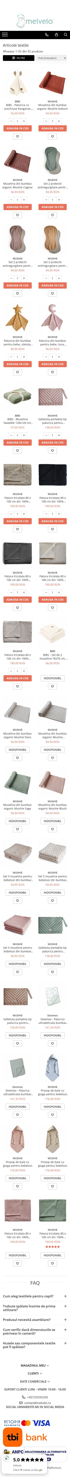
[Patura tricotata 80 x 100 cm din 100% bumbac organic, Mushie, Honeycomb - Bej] (17, 475)
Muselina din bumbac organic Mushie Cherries (52, 735)
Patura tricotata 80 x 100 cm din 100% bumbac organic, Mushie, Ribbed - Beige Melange (52, 578)
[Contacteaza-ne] (46, 35)
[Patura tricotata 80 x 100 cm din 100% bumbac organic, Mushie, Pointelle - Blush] (17, 1210)
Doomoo (52, 1015)
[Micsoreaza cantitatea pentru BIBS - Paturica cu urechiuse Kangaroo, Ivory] (11, 121)
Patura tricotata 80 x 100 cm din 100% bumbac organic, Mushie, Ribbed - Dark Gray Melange (17, 578)
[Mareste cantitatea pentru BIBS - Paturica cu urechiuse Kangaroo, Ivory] (24, 121)
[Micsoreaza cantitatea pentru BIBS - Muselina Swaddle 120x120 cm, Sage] (11, 435)
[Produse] (5, 36)
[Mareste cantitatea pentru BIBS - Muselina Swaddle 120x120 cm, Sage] (24, 435)
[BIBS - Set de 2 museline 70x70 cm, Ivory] (52, 632)
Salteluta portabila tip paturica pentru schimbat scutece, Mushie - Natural (17, 1021)
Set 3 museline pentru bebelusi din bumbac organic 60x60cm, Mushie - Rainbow (17, 878)
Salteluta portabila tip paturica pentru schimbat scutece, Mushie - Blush (52, 421)
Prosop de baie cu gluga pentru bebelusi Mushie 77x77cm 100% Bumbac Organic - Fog (52, 1163)
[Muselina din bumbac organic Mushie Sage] (17, 782)
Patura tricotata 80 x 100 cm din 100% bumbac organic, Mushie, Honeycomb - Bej (17, 499)
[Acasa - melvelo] (35, 21)
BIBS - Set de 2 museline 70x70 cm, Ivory (53, 656)
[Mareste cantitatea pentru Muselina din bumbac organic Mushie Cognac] (24, 200)
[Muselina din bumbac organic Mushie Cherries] (52, 710)
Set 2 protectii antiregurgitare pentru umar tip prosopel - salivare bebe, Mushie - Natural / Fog (17, 264)
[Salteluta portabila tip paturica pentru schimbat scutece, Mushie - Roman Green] (52, 925)
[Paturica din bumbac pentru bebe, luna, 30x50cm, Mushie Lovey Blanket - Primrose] (52, 317)
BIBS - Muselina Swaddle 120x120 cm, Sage (18, 421)
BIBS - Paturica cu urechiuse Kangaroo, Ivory (17, 106)
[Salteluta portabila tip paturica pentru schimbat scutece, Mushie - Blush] (52, 396)
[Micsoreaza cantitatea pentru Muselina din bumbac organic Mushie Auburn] (46, 121)
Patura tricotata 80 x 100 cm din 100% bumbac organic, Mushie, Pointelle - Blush (17, 1235)
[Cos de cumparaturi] (56, 35)
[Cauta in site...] (65, 35)
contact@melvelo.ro (37, 1403)
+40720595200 (37, 1397)
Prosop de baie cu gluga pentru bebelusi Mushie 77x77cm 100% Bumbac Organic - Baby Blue (52, 1092)
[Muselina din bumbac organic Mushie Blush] (52, 782)
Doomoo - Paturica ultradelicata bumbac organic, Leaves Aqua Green (52, 1021)
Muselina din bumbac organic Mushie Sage (17, 806)
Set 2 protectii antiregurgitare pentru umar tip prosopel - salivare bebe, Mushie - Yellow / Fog (52, 264)
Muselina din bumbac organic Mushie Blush (52, 806)
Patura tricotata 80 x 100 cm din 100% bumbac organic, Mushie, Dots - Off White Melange (17, 656)
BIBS (17, 101)
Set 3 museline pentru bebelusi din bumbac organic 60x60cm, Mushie (17, 949)
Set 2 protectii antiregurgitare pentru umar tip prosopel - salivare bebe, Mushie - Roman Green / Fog (52, 185)
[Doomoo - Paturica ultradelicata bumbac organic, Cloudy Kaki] (17, 1067)
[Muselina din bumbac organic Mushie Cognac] (17, 160)
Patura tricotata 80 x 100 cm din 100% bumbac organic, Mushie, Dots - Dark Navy (52, 499)
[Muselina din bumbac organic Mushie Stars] (17, 710)
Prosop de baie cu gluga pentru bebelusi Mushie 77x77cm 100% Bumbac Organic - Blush (17, 1163)
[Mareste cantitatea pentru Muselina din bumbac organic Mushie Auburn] (59, 121)
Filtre (20, 58)
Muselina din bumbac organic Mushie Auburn (52, 106)
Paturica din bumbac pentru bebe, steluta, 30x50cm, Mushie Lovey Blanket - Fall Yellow (17, 342)
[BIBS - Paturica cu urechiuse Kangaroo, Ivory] (17, 82)
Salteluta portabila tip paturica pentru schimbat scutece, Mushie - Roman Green (53, 949)
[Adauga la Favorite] (17, 136)
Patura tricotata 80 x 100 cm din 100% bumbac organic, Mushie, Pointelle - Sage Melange (52, 1235)
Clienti (33, 1373)
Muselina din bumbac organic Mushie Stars (17, 735)
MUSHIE (52, 101)
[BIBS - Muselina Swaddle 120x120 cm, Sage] (17, 396)
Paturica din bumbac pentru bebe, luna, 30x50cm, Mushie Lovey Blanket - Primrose (52, 342)
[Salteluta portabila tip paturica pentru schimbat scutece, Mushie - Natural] (17, 996)
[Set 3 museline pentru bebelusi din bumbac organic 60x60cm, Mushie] (17, 925)
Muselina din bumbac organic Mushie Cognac (17, 185)
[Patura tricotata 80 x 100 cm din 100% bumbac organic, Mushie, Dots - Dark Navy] (52, 475)
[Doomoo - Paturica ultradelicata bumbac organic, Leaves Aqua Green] (52, 996)
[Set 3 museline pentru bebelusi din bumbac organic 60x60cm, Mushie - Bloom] (52, 853)
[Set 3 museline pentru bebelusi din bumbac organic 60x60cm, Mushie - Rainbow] (17, 853)
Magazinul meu (33, 1365)
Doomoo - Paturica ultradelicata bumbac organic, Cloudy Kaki (18, 1092)
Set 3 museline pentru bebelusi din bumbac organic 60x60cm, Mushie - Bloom (52, 878)
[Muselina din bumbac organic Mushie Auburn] (52, 82)
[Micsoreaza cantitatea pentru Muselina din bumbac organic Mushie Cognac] (11, 200)
